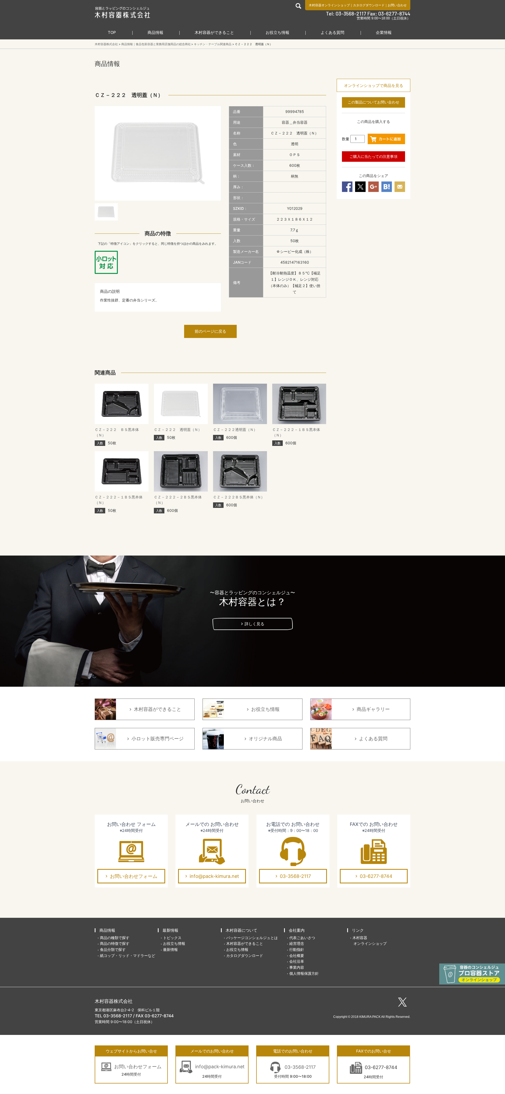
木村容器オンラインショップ (329, 5)
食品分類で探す (113, 949)
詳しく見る (254, 623)
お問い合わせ (397, 5)
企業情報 (384, 32)
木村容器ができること (214, 32)
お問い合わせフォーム (133, 876)
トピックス (172, 937)
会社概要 (296, 955)
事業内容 (296, 967)
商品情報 (155, 32)
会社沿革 (296, 961)
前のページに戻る (210, 331)
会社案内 (297, 930)
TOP (112, 32)
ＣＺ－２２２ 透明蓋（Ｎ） (178, 429)
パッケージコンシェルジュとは (252, 937)
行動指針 (296, 949)
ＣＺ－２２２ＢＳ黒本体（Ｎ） (239, 497)
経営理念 (296, 943)
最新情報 (170, 930)
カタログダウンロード (369, 5)
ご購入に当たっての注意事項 (373, 156)
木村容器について (241, 930)
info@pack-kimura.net (214, 876)
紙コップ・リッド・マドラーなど (127, 955)
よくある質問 (332, 32)
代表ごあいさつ (302, 937)
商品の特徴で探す (114, 943)
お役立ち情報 (277, 32)
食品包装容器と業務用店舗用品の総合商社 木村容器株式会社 (122, 12)
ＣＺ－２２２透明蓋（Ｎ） (235, 429)
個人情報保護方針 (304, 973)
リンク (358, 930)
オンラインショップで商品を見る (373, 85)
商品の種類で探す (114, 937)
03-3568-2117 (295, 876)
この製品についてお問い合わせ (373, 102)
